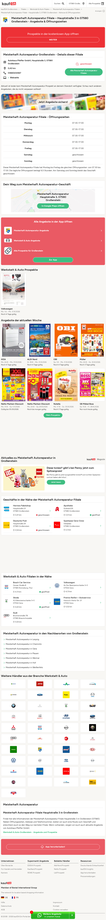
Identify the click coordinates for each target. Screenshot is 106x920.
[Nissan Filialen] (66, 727)
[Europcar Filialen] (13, 749)
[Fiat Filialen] (13, 782)
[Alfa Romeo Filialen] (92, 727)
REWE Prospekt (34, 873)
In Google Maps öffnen (53, 206)
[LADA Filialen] (66, 760)
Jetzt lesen (56, 482)
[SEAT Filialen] (39, 716)
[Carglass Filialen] (39, 738)
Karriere (4, 873)
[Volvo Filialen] (39, 760)
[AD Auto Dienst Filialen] (13, 793)
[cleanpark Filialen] (92, 684)
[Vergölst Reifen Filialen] (66, 694)
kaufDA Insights (87, 869)
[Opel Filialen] (92, 760)
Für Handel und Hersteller (11, 869)
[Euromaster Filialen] (13, 684)
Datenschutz (6, 906)
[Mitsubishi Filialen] (13, 727)
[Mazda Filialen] (92, 694)
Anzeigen (98, 11)
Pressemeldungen (88, 876)
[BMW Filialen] (13, 705)
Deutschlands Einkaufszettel (92, 865)
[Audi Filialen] (13, 738)
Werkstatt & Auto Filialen (40, 9)
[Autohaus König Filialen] (92, 782)
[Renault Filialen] (92, 771)
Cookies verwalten (60, 910)
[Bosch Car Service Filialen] (39, 727)
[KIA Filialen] (92, 749)
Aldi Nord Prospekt (61, 865)
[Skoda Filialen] (66, 705)
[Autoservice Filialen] (39, 782)
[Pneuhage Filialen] (13, 694)
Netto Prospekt (60, 869)
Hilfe (3, 902)
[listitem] (13, 294)
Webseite (14, 77)
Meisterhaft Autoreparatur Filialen (66, 9)
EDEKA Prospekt (34, 865)
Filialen (23, 9)
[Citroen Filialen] (92, 738)
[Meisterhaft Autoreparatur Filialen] (39, 749)
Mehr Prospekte (53, 415)
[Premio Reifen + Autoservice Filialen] (39, 771)
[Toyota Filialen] (13, 716)
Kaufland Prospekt (35, 869)
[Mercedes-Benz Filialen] (39, 705)
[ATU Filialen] (39, 684)
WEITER (53, 39)
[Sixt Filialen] (92, 705)
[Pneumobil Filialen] (66, 771)
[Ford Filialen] (39, 694)
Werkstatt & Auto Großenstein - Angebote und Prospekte (30, 832)
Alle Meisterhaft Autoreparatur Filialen (83, 71)
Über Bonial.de (7, 865)
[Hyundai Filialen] (66, 716)
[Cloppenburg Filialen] (66, 782)
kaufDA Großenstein (9, 9)
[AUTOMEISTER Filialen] (66, 684)
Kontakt (56, 906)
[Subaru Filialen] (92, 716)
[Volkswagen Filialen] (13, 760)
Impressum (57, 902)
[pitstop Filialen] (66, 749)
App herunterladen (88, 873)
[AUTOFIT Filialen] (66, 738)
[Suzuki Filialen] (13, 771)
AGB (3, 910)
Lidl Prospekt (59, 873)
